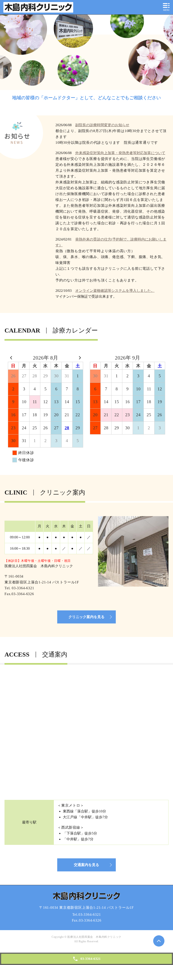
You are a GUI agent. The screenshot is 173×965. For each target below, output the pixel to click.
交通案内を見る (86, 865)
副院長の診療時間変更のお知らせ (102, 125)
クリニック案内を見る (86, 617)
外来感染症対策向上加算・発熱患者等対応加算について (120, 153)
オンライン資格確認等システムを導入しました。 (115, 290)
